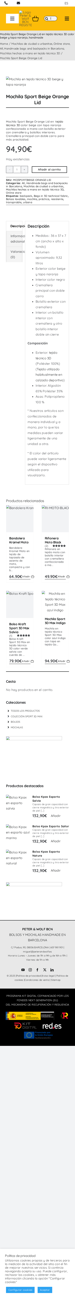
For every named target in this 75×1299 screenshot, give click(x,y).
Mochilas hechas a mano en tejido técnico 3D (35, 189)
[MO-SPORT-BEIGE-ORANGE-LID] (37, 81)
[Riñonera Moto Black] (55, 518)
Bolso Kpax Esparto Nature (46, 853)
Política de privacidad (28, 975)
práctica (44, 199)
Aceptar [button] (45, 1289)
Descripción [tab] (16, 226)
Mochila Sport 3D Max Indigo (55, 621)
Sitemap (56, 979)
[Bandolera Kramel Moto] (19, 518)
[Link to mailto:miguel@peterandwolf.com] (18, 3)
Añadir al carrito (49, 169)
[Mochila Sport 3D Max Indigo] (55, 602)
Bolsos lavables (15, 199)
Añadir (26, 576)
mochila (32, 199)
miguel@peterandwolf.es (37, 951)
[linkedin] (52, 969)
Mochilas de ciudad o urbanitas (43, 186)
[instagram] (30, 969)
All (23, 183)
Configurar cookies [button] (20, 1289)
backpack (26, 195)
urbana (27, 202)
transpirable (13, 202)
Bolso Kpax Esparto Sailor (50, 826)
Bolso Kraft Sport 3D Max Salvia (19, 628)
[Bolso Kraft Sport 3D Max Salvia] (19, 604)
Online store (13, 192)
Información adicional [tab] (16, 239)
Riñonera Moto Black (53, 540)
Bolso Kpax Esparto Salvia (46, 799)
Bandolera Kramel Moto (18, 540)
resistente (57, 199)
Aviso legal (48, 975)
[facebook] (37, 969)
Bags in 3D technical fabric (51, 195)
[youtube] (23, 969)
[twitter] (44, 969)
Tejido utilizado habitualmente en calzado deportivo (49, 374)
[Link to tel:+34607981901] (6, 3)
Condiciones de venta (36, 979)
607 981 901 (57, 947)
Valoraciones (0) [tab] (16, 254)
